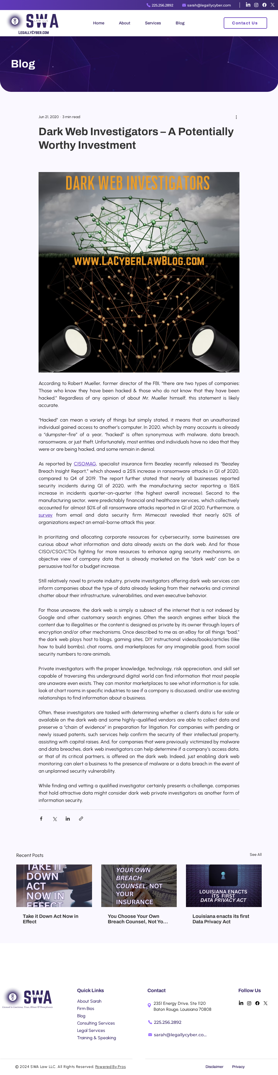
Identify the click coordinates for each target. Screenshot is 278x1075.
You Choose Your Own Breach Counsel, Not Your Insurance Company (138, 919)
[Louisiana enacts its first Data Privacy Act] (224, 885)
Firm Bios (85, 1008)
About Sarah (89, 1001)
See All (256, 854)
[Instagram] (256, 5)
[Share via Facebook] (41, 818)
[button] (125, 23)
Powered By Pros (110, 1066)
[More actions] (236, 117)
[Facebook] (264, 5)
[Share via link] (81, 818)
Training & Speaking (96, 1037)
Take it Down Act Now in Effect (50, 919)
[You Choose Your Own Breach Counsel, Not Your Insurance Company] (139, 885)
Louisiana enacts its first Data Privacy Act (220, 919)
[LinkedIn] (248, 5)
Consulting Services (96, 1023)
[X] (272, 5)
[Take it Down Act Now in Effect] (54, 885)
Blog (81, 1015)
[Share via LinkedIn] (67, 818)
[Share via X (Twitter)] (54, 818)
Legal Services (91, 1030)
